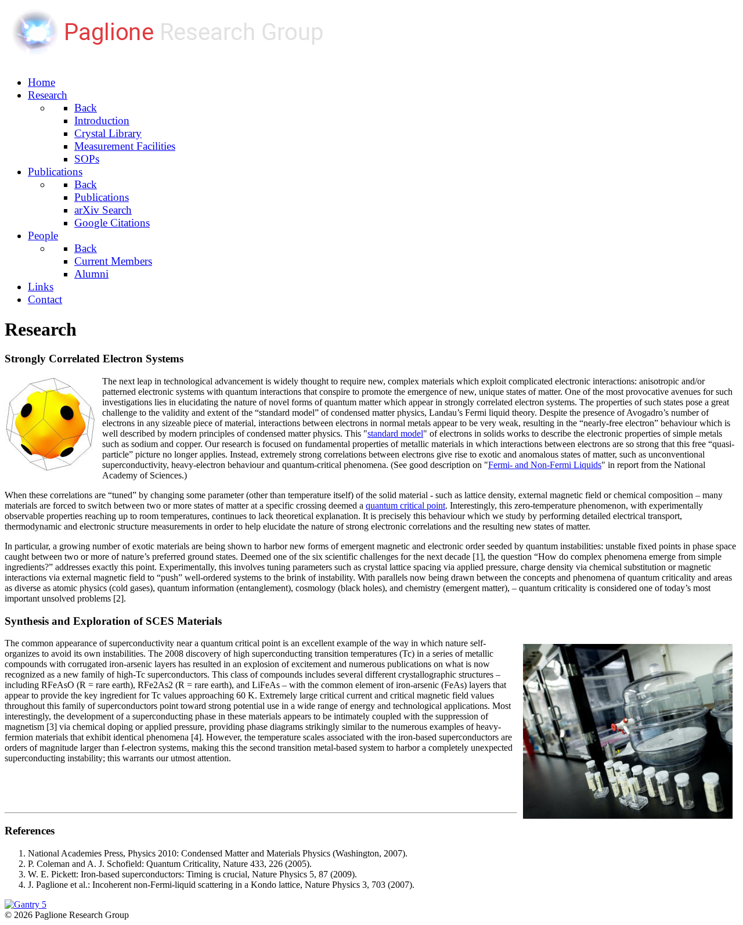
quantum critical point (405, 505)
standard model (395, 433)
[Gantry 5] (25, 904)
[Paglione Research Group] (179, 59)
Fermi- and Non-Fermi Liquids (544, 465)
